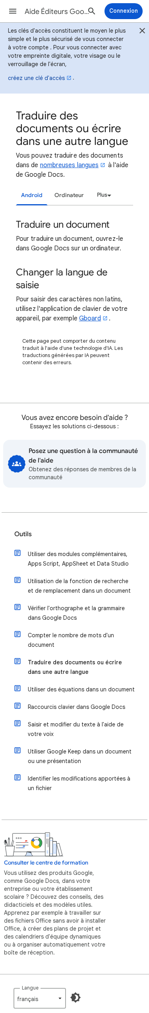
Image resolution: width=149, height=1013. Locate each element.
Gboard (90, 318)
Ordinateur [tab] (69, 195)
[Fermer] (142, 31)
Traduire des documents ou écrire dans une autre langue (75, 667)
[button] (12, 11)
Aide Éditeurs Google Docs (57, 11)
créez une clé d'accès (36, 78)
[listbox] (103, 195)
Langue (30, 988)
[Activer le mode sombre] (75, 997)
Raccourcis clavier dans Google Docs (76, 706)
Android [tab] (32, 195)
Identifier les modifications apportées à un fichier (79, 783)
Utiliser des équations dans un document (81, 689)
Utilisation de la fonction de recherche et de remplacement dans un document (79, 586)
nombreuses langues (69, 165)
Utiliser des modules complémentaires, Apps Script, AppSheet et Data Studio (78, 558)
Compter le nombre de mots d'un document (71, 640)
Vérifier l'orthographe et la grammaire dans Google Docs (76, 613)
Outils (23, 534)
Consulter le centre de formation (46, 862)
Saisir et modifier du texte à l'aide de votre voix (76, 729)
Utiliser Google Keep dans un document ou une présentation (80, 756)
